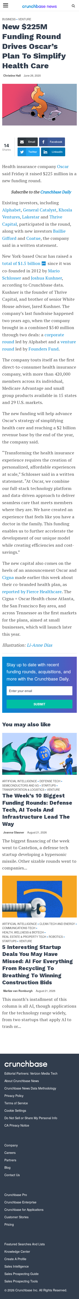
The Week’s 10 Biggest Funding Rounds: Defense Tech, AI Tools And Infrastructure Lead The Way (37, 809)
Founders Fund (44, 349)
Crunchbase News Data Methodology (30, 1088)
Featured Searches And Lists (24, 1244)
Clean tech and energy (57, 924)
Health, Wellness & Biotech (23, 932)
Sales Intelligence (16, 1266)
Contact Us (12, 1175)
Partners (10, 1160)
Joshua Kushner (46, 278)
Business (9, 19)
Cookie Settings (15, 1110)
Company (11, 1145)
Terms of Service (16, 1103)
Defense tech (50, 781)
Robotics (56, 937)
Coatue (33, 238)
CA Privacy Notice (16, 1125)
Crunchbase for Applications (23, 1209)
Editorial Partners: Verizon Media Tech (30, 1073)
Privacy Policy (13, 1095)
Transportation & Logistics (23, 790)
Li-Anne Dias (39, 645)
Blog (7, 1167)
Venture (24, 19)
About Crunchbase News (21, 1081)
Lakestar (31, 217)
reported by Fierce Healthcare (32, 592)
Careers (10, 1152)
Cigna (8, 577)
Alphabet (11, 210)
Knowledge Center (17, 1251)
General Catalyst (39, 210)
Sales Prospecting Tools (21, 1281)
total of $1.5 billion (21, 263)
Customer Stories (16, 1217)
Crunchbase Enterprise (20, 1202)
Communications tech (18, 928)
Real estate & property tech (24, 937)
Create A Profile (15, 1259)
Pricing (9, 1224)
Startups (48, 785)
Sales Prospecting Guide (21, 1274)
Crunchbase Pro (15, 1194)
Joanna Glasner (13, 832)
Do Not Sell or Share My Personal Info (30, 1118)
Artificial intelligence (19, 781)
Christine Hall (12, 75)
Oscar (63, 166)
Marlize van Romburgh (18, 991)
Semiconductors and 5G (20, 785)
